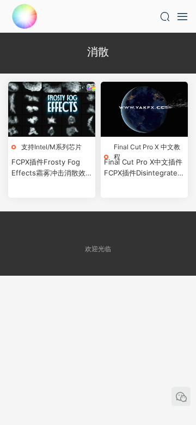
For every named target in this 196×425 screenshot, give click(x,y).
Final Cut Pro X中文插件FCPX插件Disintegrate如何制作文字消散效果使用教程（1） (144, 167)
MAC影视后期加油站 (24, 16)
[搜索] (165, 16)
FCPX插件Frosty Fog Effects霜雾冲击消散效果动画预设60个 (48, 167)
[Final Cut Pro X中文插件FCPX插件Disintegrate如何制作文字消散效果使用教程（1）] (144, 109)
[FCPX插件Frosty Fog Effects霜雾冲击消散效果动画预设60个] (51, 109)
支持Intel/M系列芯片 (51, 147)
